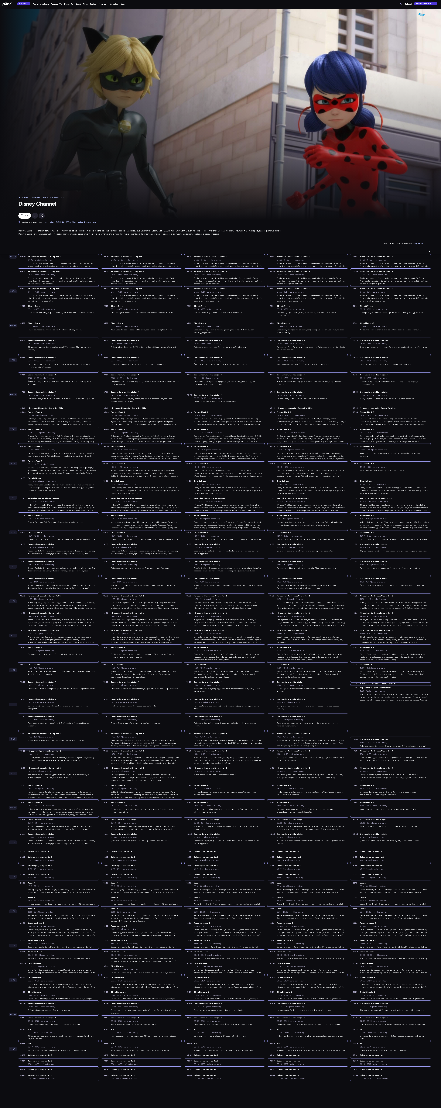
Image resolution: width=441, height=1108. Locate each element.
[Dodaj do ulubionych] (35, 216)
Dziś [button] (385, 243)
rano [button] (398, 243)
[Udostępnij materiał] (42, 216)
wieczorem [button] (406, 243)
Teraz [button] (391, 243)
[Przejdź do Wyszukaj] (401, 4)
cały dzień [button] (418, 243)
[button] (430, 250)
